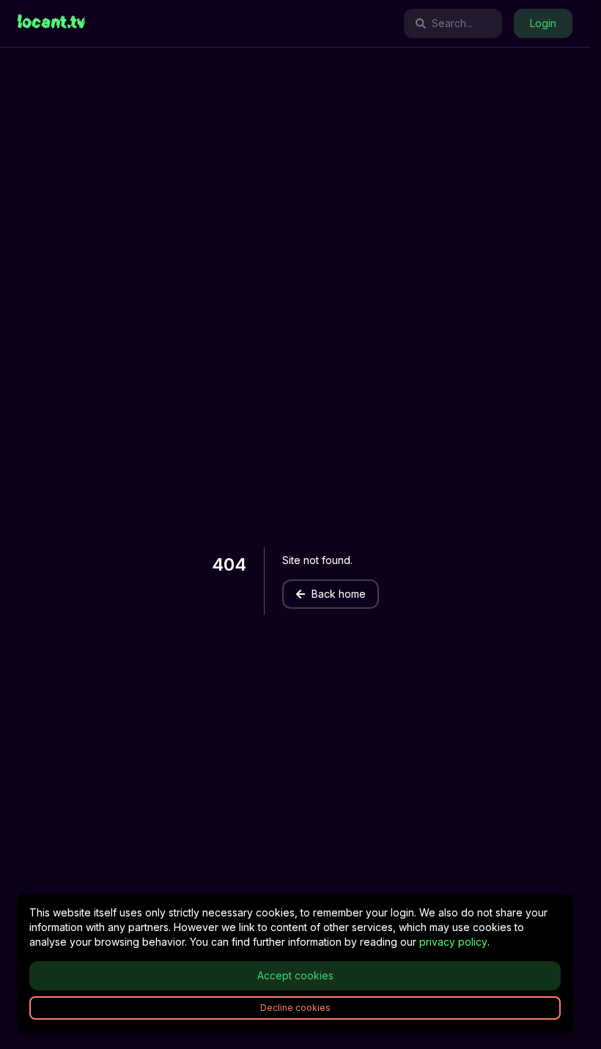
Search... (452, 23)
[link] (52, 23)
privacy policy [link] (453, 941)
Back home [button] (338, 593)
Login (543, 23)
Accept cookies (295, 975)
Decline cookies (295, 1007)
